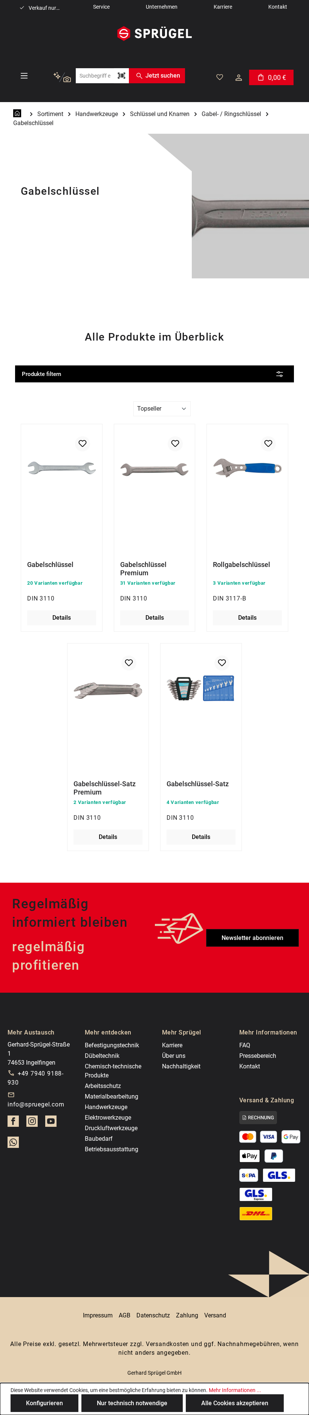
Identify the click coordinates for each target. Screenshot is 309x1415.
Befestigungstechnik (112, 1045)
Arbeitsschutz (103, 1086)
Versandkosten (167, 1344)
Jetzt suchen (162, 75)
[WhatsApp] (13, 1144)
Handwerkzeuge (106, 1107)
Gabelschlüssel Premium (143, 569)
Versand (215, 1315)
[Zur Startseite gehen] (154, 33)
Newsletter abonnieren (252, 937)
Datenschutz (153, 1315)
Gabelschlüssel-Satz (198, 784)
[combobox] (95, 75)
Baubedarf (99, 1138)
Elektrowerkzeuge (108, 1117)
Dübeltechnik (102, 1055)
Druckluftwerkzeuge (111, 1128)
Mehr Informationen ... (235, 1390)
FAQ (244, 1045)
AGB (124, 1315)
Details (61, 617)
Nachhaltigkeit (181, 1066)
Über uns (173, 1055)
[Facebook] (13, 1123)
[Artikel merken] (82, 443)
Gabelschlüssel (50, 564)
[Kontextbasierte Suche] (62, 77)
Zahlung (187, 1315)
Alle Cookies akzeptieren (234, 1403)
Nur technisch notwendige (132, 1403)
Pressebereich (257, 1055)
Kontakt (249, 1066)
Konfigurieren (44, 1403)
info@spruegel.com (36, 1104)
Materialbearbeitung (111, 1096)
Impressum (98, 1315)
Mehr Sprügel (181, 1032)
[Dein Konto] (239, 77)
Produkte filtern (41, 374)
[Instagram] (32, 1123)
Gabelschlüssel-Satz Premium (104, 788)
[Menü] (24, 75)
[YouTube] (51, 1123)
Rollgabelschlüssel (241, 564)
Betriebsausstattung (111, 1149)
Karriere (172, 1045)
